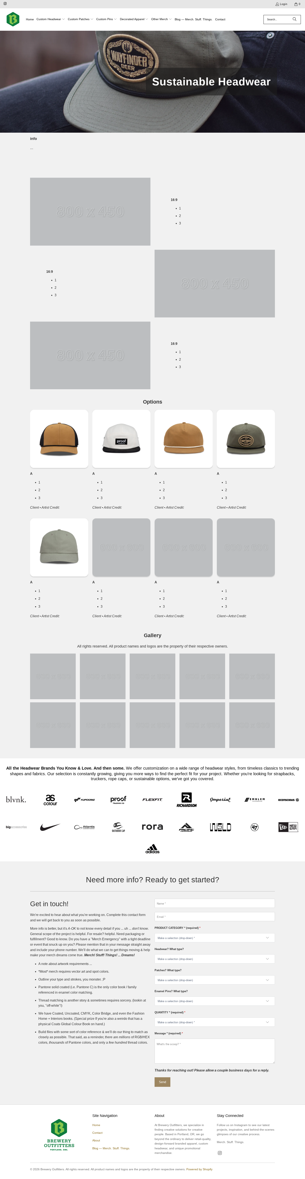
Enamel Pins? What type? (171, 991)
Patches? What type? (168, 970)
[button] (51, 19)
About (96, 1140)
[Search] (294, 19)
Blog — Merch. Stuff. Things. (111, 1148)
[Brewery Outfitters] (13, 19)
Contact (97, 1132)
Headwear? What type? (169, 949)
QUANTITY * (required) (170, 1012)
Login (283, 4)
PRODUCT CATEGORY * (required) (177, 927)
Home (96, 1125)
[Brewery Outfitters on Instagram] (5, 4)
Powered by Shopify (199, 1169)
